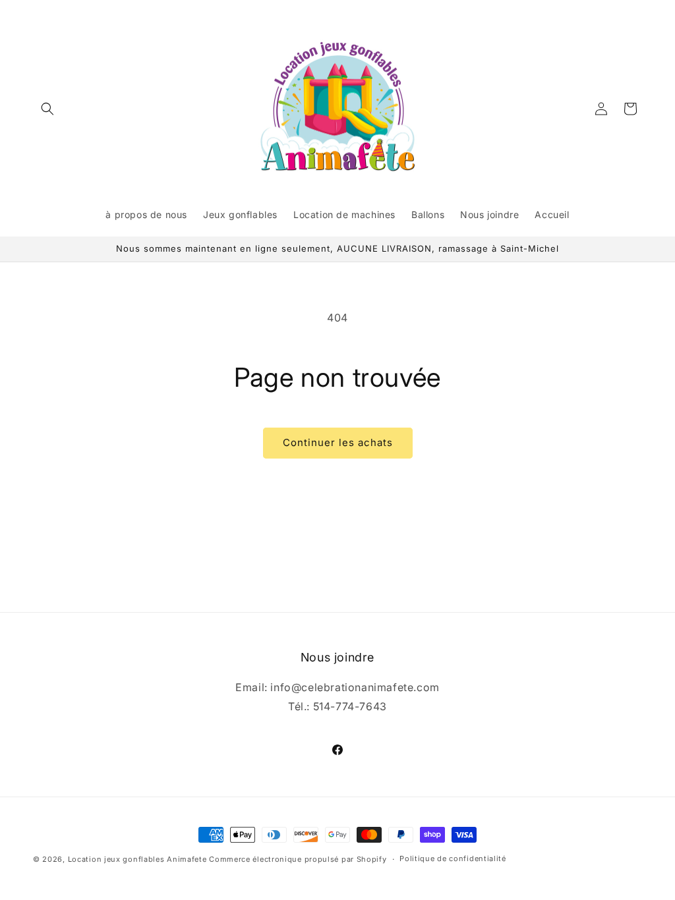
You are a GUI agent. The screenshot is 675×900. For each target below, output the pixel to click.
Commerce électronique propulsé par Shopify (297, 859)
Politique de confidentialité (452, 858)
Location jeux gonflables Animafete (139, 859)
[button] (47, 108)
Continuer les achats (338, 442)
